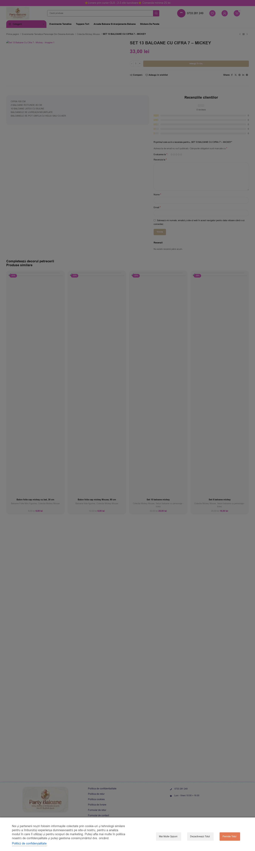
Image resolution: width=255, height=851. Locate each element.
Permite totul (229, 836)
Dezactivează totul (200, 836)
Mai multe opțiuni (168, 836)
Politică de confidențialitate (29, 843)
